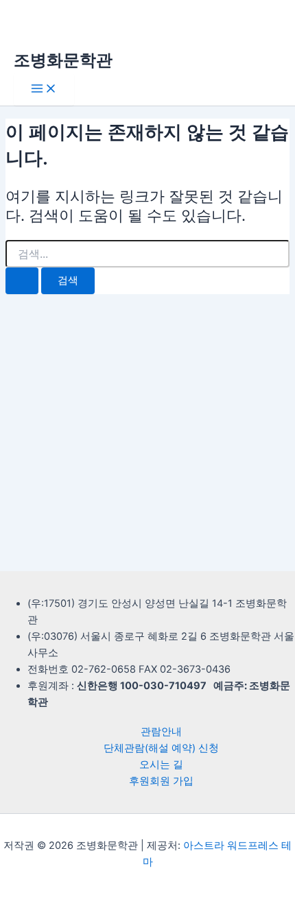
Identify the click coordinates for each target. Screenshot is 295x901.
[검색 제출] (21, 280)
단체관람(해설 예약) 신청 (161, 748)
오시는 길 (161, 764)
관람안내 (161, 731)
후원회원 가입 (161, 781)
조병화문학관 (63, 60)
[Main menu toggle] (44, 89)
